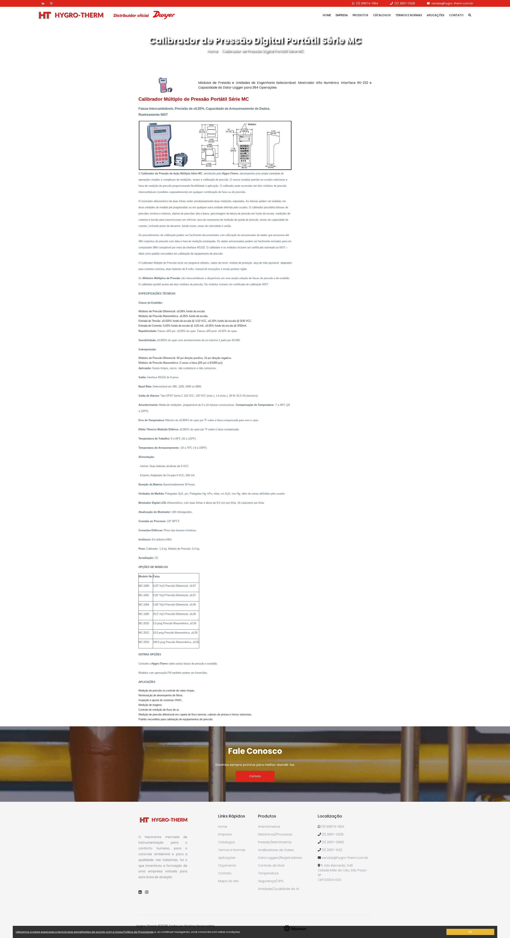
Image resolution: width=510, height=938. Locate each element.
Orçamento (227, 865)
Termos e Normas (408, 15)
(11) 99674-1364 (367, 3)
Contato (456, 15)
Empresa (342, 15)
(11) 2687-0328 (404, 3)
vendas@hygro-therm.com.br (452, 3)
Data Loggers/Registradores (280, 857)
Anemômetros (269, 826)
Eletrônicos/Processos (275, 834)
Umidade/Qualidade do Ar (278, 889)
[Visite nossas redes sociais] (40, 3)
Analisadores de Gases (276, 850)
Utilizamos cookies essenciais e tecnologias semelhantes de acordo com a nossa (70, 932)
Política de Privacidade (139, 932)
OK (470, 932)
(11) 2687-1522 (332, 850)
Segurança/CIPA (270, 881)
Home (327, 15)
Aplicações (435, 15)
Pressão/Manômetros (275, 842)
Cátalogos (382, 15)
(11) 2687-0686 (333, 842)
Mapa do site (228, 881)
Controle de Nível (271, 865)
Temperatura (268, 873)
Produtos (360, 15)
